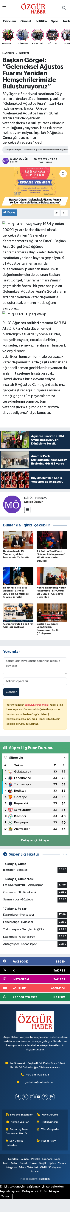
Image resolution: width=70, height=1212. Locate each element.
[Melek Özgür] (12, 504)
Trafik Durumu (49, 1122)
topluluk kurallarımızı (37, 704)
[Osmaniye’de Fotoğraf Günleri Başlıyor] (18, 612)
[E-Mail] (27, 510)
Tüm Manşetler (50, 1129)
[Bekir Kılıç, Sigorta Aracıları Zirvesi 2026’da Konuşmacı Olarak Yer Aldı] (18, 576)
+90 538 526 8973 (37, 1074)
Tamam (6, 1196)
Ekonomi (47, 1159)
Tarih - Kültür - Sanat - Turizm (20, 1163)
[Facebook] (18, 1097)
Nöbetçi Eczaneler (21, 1114)
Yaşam (62, 1163)
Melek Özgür (33, 501)
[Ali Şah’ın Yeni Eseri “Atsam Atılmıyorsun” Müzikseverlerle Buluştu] (52, 540)
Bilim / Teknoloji (28, 1167)
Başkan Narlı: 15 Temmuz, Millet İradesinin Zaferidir (16, 554)
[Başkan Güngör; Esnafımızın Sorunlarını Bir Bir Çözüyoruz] (52, 612)
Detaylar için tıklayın (35, 840)
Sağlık (42, 1163)
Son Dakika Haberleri (14, 1142)
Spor (54, 21)
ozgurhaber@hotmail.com (37, 1082)
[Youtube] (38, 1097)
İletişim (35, 1171)
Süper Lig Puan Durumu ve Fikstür (17, 1131)
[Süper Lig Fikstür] (65, 854)
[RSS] (52, 1097)
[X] (25, 1097)
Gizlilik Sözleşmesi (51, 1167)
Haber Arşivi (48, 1140)
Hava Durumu (50, 1114)
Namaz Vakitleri (20, 1122)
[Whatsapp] (45, 1097)
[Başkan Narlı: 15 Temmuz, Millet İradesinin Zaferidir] (18, 540)
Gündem (9, 21)
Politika (41, 21)
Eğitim (52, 1163)
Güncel (25, 21)
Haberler (8, 53)
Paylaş (11, 212)
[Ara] (64, 8)
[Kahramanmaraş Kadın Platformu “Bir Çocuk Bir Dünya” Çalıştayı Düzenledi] (52, 576)
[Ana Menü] (4, 8)
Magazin (11, 1167)
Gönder (11, 692)
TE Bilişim (44, 1178)
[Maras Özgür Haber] (33, 8)
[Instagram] (32, 1097)
